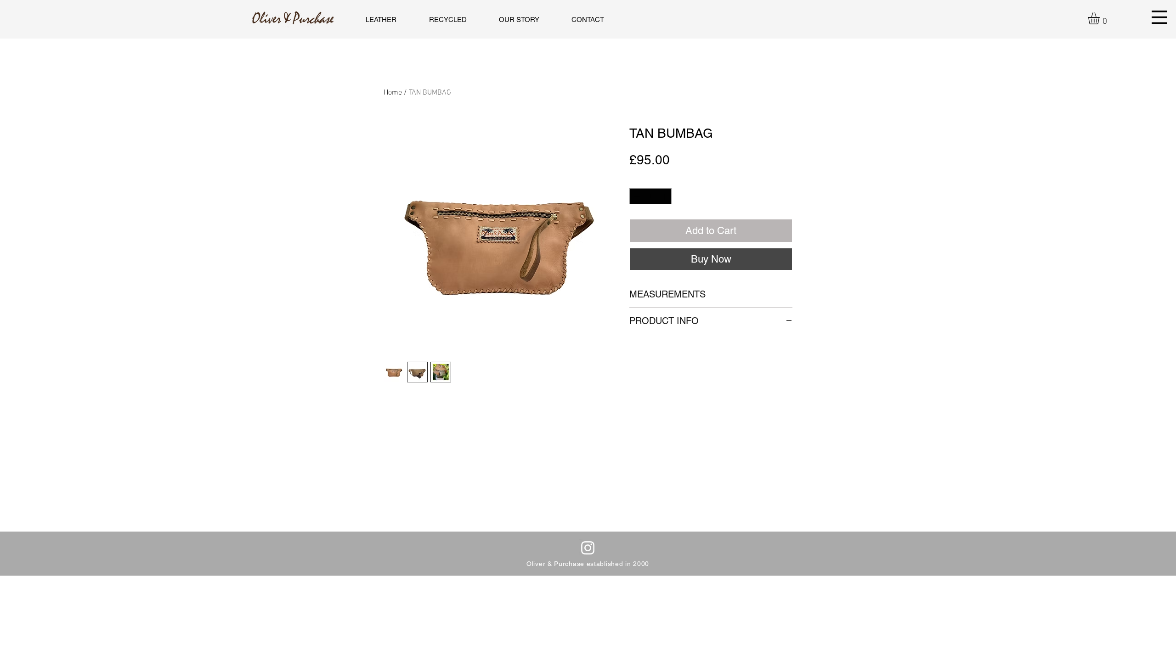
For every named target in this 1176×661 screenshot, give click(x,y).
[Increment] (665, 196)
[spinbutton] (651, 196)
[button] (1101, 18)
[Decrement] (636, 196)
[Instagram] (588, 548)
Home (393, 92)
